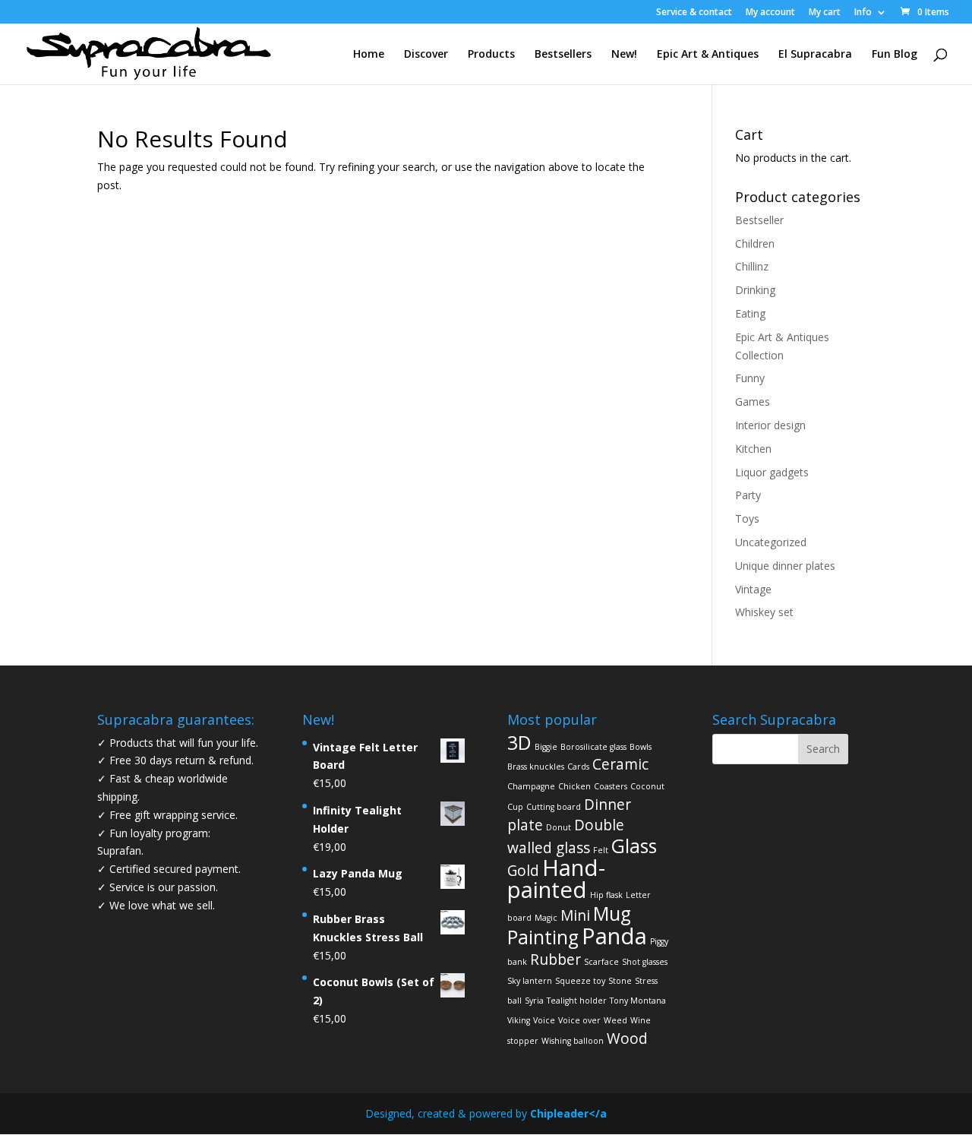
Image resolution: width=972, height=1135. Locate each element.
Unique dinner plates (785, 565)
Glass (634, 845)
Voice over (579, 1020)
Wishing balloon (572, 1040)
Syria (534, 1000)
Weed (615, 1020)
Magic (546, 917)
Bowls (641, 746)
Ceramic (620, 764)
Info (863, 13)
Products (491, 55)
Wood (627, 1038)
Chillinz (751, 266)
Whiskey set (764, 612)
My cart (825, 13)
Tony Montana (638, 1000)
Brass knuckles (535, 766)
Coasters (610, 786)
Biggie (546, 746)
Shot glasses (644, 961)
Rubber (555, 959)
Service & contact (694, 13)
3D (519, 742)
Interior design (770, 425)
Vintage (753, 589)
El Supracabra (815, 55)
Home (368, 55)
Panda (614, 936)
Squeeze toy (580, 980)
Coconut (647, 786)
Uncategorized (770, 542)
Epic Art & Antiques (708, 55)
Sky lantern (529, 980)
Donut (558, 827)
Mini (575, 915)
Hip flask (606, 895)
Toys (747, 518)
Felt (600, 850)
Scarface (601, 961)
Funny (750, 378)
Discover (426, 55)
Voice (544, 1020)
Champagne (531, 786)
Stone (620, 980)
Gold (523, 870)
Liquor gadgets (772, 472)
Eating (750, 313)
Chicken (574, 786)
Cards (578, 766)
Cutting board (553, 806)
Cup (515, 806)
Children (755, 243)
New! (624, 55)
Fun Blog (894, 55)
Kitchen (753, 448)
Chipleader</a (568, 1113)
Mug (612, 913)
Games (752, 401)
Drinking (755, 290)
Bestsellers (563, 55)
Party (748, 495)
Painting (543, 937)
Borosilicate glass (593, 746)
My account (770, 13)
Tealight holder (577, 1000)
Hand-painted (556, 878)
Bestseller (759, 220)
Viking (518, 1020)
